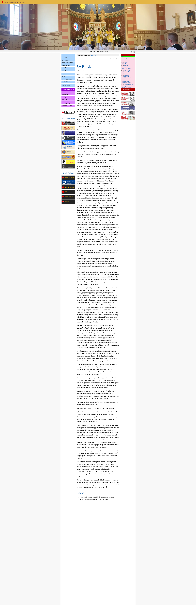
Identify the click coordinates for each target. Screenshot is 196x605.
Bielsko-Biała (127, 80)
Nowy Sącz (127, 70)
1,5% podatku (65, 94)
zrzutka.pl (64, 99)
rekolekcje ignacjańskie (68, 67)
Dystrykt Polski (66, 85)
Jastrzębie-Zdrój (128, 84)
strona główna (66, 55)
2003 (91, 55)
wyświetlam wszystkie (128, 56)
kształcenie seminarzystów (66, 102)
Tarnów (126, 65)
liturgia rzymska (66, 81)
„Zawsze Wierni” (66, 65)
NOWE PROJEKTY (67, 105)
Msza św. (124, 60)
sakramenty (65, 60)
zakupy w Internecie (67, 97)
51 (95, 55)
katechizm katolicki (67, 79)
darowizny (65, 91)
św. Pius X (64, 76)
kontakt (64, 70)
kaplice (65, 57)
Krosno (126, 58)
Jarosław (126, 75)
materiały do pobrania (67, 62)
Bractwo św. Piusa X (67, 74)
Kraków (126, 62)
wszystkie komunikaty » (127, 89)
